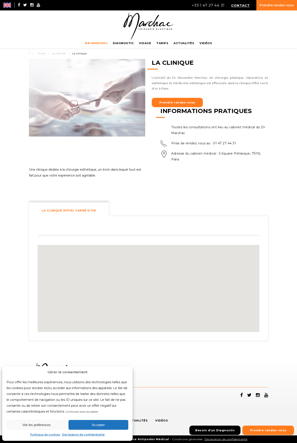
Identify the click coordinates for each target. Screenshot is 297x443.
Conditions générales (187, 439)
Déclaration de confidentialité (83, 434)
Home (42, 53)
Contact (240, 5)
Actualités (137, 420)
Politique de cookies (45, 434)
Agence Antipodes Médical (146, 439)
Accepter (98, 425)
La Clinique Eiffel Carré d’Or (69, 210)
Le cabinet (59, 53)
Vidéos (161, 420)
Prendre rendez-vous (277, 5)
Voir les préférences (36, 425)
